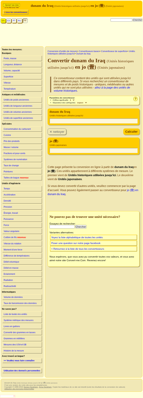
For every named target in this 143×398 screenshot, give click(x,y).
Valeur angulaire (11, 231)
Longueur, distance (13, 64)
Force (6, 225)
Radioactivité (10, 286)
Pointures (8, 171)
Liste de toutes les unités (15, 314)
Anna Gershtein (45, 387)
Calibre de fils (15, 237)
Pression (8, 207)
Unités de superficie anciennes (18, 118)
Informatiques (9, 292)
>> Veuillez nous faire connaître (19, 360)
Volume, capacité (12, 70)
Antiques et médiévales (13, 94)
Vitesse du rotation (12, 243)
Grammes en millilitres (14, 338)
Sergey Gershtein (31, 387)
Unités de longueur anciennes (18, 106)
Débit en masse (11, 268)
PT (14, 20)
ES (8, 20)
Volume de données (13, 297)
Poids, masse (10, 58)
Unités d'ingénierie (11, 183)
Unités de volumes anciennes (18, 112)
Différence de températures (16, 256)
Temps (7, 188)
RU (19, 20)
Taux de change (11, 165)
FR (25, 20)
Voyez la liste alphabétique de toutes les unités (77, 237)
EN (3, 20)
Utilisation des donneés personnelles (22, 370)
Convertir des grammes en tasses (19, 332)
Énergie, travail (11, 213)
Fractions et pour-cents (14, 153)
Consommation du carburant (17, 129)
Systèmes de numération (15, 159)
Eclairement (9, 274)
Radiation (8, 280)
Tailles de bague (16, 177)
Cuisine (7, 135)
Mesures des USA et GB (15, 344)
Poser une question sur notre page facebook (75, 243)
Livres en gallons (12, 326)
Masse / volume (11, 147)
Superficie (8, 76)
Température (10, 89)
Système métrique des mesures (18, 320)
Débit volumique (11, 262)
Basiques (6, 53)
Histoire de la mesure (14, 350)
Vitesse (7, 83)
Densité (7, 201)
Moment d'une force (13, 249)
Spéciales (7, 124)
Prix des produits (12, 141)
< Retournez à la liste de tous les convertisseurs (77, 248)
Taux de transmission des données (20, 303)
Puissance (9, 219)
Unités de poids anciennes (16, 100)
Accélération (10, 195)
